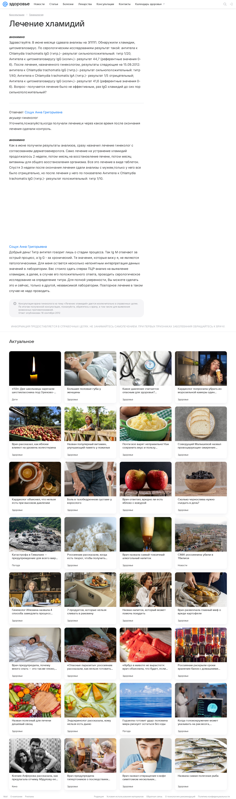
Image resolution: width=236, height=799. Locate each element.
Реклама (29, 796)
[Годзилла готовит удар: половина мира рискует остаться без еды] (146, 709)
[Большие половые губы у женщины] (90, 377)
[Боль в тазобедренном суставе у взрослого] (90, 488)
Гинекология (36, 14)
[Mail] (5, 4)
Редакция (99, 796)
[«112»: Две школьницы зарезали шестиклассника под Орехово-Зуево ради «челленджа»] (35, 377)
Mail (5, 796)
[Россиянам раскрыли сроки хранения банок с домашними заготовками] (201, 653)
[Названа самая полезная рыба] (201, 764)
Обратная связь (154, 796)
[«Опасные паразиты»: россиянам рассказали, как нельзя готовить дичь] (90, 653)
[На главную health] (19, 4)
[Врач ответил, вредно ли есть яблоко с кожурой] (146, 488)
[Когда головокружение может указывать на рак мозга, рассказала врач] (201, 709)
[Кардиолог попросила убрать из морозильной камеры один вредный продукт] (201, 377)
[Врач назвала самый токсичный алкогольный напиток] (146, 543)
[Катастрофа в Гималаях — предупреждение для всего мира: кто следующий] (35, 543)
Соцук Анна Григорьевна (43, 112)
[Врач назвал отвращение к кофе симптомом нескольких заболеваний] (146, 764)
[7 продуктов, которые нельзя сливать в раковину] (90, 598)
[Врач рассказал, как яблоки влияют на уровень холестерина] (35, 432)
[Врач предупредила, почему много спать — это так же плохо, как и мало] (35, 653)
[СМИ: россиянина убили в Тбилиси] (201, 543)
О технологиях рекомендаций (180, 796)
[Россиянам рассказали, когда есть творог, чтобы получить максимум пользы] (90, 543)
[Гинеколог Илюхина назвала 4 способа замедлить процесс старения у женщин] (35, 598)
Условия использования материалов (125, 796)
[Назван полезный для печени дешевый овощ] (35, 709)
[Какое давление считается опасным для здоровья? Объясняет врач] (146, 377)
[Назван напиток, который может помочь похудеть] (146, 598)
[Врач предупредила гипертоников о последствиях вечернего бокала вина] (90, 764)
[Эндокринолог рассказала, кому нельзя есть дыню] (90, 709)
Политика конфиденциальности (214, 796)
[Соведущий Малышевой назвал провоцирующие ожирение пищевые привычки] (201, 432)
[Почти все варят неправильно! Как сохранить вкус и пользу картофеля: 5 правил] (146, 432)
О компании (16, 796)
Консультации (16, 14)
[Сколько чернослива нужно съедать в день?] (201, 488)
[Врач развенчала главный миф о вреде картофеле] (201, 598)
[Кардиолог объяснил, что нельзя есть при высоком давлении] (35, 488)
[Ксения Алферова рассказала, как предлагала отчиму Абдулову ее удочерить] (35, 764)
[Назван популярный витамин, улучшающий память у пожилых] (90, 432)
